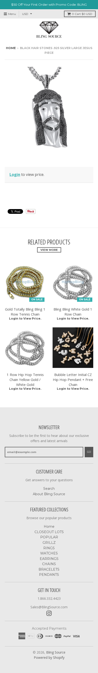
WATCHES (49, 553)
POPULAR (49, 537)
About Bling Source (49, 494)
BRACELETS (49, 569)
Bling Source (55, 652)
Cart (82, 14)
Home (11, 48)
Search (49, 488)
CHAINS (49, 564)
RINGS (49, 548)
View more (49, 250)
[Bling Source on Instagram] (49, 613)
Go (89, 451)
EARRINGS (49, 559)
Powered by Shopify (49, 657)
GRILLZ (49, 542)
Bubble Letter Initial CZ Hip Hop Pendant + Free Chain (73, 379)
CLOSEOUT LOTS (49, 532)
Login (15, 174)
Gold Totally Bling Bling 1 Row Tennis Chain (25, 311)
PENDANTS (49, 574)
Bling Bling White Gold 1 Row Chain (73, 311)
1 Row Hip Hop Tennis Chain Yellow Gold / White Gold (25, 379)
